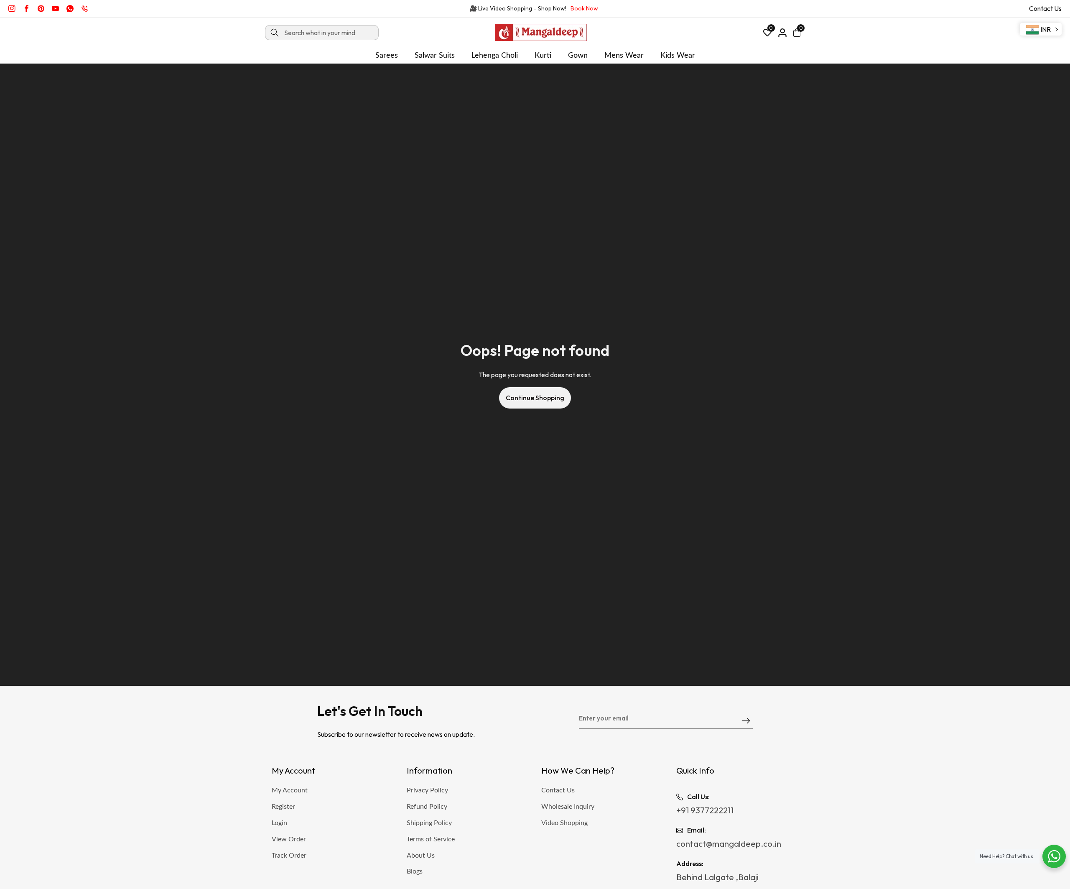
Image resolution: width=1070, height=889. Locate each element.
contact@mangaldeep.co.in (728, 843)
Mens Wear (624, 55)
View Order (289, 839)
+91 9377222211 (705, 810)
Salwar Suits (435, 55)
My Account (290, 790)
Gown (578, 55)
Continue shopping (535, 397)
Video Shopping (564, 823)
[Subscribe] (746, 722)
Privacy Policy (427, 790)
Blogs (415, 871)
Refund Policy (427, 806)
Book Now (584, 8)
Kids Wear (677, 55)
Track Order (289, 855)
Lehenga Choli (494, 55)
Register (283, 806)
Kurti (543, 55)
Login (279, 823)
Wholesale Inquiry (567, 806)
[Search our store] (274, 33)
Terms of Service (431, 839)
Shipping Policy (429, 823)
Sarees (386, 55)
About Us (421, 855)
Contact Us (1045, 8)
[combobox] (321, 33)
